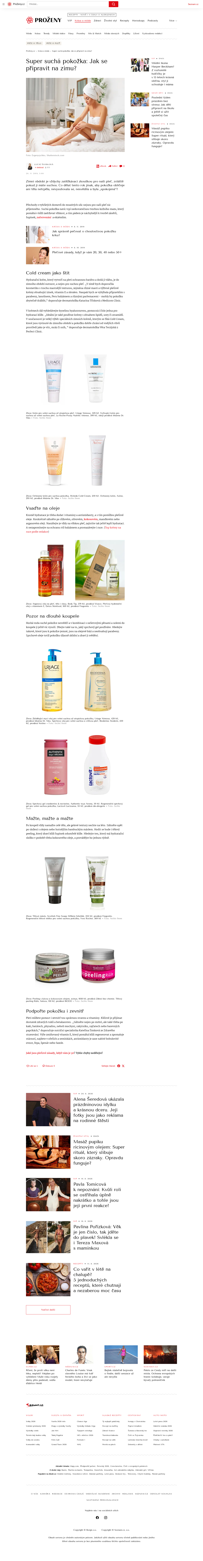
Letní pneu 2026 (160, 1421)
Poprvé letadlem (134, 1426)
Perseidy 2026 (103, 1466)
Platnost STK (159, 1444)
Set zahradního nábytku (124, 1470)
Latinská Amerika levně (138, 1440)
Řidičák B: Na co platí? (163, 1435)
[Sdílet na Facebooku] (118, 1065)
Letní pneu (109, 1474)
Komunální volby (33, 1444)
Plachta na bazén (75, 1470)
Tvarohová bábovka (110, 1435)
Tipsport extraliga (84, 1431)
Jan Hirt (54, 1431)
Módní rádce (59, 33)
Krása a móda (83, 20)
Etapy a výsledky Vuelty (61, 1426)
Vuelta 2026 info (58, 1421)
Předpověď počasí (87, 1466)
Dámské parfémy (96, 1474)
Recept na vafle (109, 1440)
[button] (75, 115)
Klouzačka (108, 1470)
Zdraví (97, 20)
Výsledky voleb (32, 1431)
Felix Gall (55, 1440)
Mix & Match (94, 33)
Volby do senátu (33, 1440)
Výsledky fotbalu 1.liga (86, 1426)
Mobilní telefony (64, 1474)
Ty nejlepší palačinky (111, 1421)
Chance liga (82, 1421)
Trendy (46, 33)
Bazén (64, 1470)
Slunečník (98, 1470)
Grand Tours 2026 (59, 1444)
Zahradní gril (140, 1470)
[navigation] (3, 4)
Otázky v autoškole (161, 1440)
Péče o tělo (34, 43)
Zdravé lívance (108, 1431)
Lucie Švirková (43, 164)
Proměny (81, 33)
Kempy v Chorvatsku (136, 1421)
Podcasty (153, 20)
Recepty (124, 20)
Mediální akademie (98, 1494)
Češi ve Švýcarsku (135, 1435)
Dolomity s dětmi (135, 1444)
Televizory (132, 1474)
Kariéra (45, 1494)
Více (171, 20)
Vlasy (71, 33)
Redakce (57, 1494)
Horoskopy (138, 20)
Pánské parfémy (158, 1474)
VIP (70, 20)
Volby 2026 (30, 1421)
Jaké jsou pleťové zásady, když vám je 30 (50, 1053)
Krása (37, 33)
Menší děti (157, 93)
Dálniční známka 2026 (162, 1426)
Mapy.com (74, 1466)
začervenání (44, 218)
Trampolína (88, 1470)
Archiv (116, 1494)
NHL (79, 1444)
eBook (103, 166)
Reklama (127, 1494)
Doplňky (126, 33)
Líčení (136, 33)
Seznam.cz (193, 4)
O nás (34, 1494)
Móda (29, 33)
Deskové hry (120, 1474)
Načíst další (48, 1309)
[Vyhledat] (113, 4)
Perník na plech (108, 1444)
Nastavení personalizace (102, 1500)
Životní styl (110, 20)
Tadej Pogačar (57, 1435)
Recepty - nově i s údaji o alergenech (92, 15)
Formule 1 (81, 1440)
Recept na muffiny (110, 1426)
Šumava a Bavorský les (137, 1431)
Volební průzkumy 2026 (36, 1426)
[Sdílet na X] (123, 1065)
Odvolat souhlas (161, 1494)
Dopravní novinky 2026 (163, 1431)
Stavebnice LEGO (80, 1474)
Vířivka (151, 1470)
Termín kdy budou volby (36, 1435)
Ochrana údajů (74, 1494)
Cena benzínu (116, 1466)
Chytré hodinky (144, 1474)
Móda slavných (111, 33)
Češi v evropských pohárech (135, 1466)
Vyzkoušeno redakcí (152, 33)
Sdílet (115, 166)
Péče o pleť (53, 43)
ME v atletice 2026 (85, 1435)
